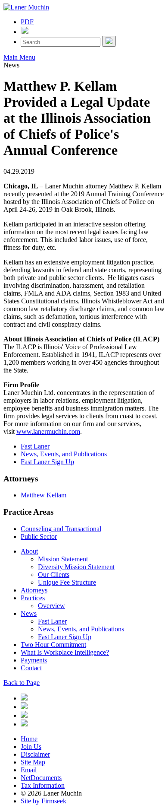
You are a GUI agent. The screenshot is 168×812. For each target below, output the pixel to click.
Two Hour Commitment (53, 644)
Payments (34, 660)
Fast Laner (35, 446)
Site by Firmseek (43, 801)
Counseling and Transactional (61, 528)
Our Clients (53, 574)
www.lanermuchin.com (48, 431)
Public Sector (39, 536)
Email (29, 770)
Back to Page (21, 682)
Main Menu (19, 57)
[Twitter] (24, 706)
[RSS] (24, 724)
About (29, 551)
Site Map (33, 762)
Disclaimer (35, 754)
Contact (31, 668)
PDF (27, 21)
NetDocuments (41, 777)
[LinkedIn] (24, 698)
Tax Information (43, 785)
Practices (33, 598)
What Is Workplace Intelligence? (65, 652)
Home (29, 738)
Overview (51, 605)
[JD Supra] (24, 715)
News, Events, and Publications (64, 454)
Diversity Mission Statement (76, 566)
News (29, 613)
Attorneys (34, 590)
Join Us (31, 746)
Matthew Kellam (43, 495)
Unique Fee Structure (67, 582)
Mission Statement (63, 559)
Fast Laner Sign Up (47, 461)
